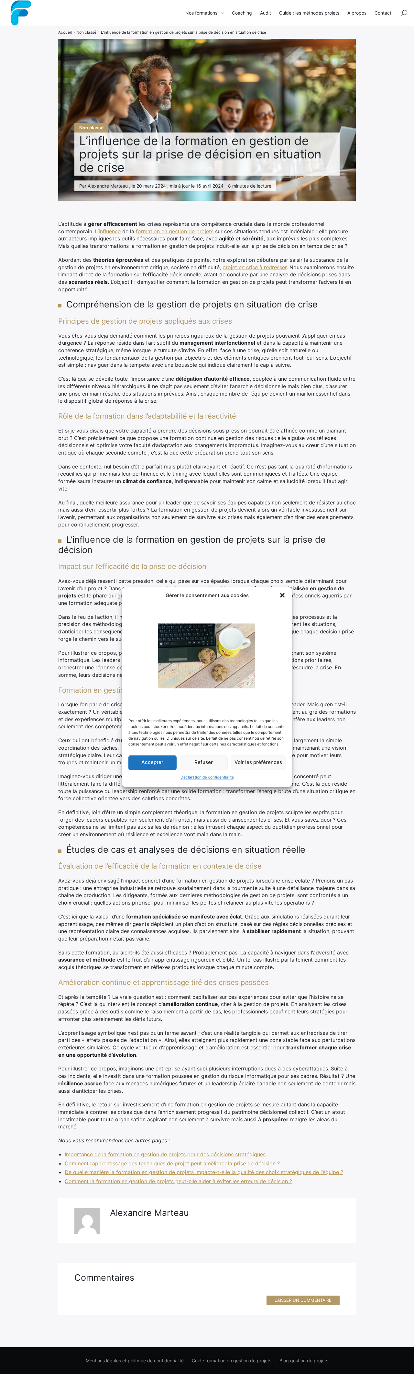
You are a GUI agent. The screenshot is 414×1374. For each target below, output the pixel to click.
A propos (356, 13)
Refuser (203, 762)
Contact (383, 13)
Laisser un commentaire (303, 1300)
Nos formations (201, 13)
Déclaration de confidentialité (207, 777)
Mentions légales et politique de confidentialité (135, 1360)
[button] (282, 595)
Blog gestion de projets (303, 1360)
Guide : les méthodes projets (309, 13)
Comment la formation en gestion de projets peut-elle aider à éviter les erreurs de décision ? (178, 1181)
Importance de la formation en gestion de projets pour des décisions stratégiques (165, 1154)
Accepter (152, 762)
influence (110, 231)
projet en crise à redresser (255, 267)
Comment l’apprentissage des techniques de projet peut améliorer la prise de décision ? (172, 1163)
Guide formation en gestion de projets (231, 1360)
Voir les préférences (258, 762)
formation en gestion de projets (174, 231)
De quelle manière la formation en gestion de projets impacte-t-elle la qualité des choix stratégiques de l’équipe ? (204, 1172)
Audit (265, 13)
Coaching (242, 13)
